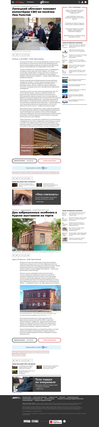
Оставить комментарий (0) (49, 160)
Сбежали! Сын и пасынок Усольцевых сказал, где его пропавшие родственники (78, 56)
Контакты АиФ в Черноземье (40, 397)
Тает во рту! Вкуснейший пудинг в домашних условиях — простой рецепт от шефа (77, 66)
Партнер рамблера (43, 421)
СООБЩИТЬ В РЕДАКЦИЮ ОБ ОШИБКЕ (42, 400)
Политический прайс (27, 400)
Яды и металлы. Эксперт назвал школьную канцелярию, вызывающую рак (76, 229)
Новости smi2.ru (17, 205)
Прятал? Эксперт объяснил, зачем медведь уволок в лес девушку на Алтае (77, 71)
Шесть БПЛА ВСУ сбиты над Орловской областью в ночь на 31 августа (74, 18)
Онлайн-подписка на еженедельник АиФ (32, 398)
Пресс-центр (62, 397)
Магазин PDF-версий (49, 398)
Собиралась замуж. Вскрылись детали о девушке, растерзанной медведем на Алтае (77, 224)
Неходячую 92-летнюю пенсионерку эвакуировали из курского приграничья (50, 185)
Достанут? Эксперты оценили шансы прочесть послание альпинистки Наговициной (78, 219)
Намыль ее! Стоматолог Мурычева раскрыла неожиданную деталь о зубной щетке (77, 46)
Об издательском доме (73, 397)
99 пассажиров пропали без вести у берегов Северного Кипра (77, 80)
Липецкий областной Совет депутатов (21, 51)
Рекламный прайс (26, 397)
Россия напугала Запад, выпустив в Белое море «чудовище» (77, 85)
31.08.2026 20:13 (15, 210)
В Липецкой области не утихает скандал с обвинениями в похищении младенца (74, 30)
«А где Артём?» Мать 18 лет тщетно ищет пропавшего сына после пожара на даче (77, 214)
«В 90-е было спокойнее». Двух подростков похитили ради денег (77, 50)
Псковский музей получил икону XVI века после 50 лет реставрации (27, 372)
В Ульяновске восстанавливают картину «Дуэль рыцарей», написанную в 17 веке (51, 367)
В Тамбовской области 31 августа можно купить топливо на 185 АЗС (74, 24)
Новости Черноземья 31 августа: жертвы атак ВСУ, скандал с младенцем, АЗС (74, 12)
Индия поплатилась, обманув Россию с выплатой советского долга (76, 95)
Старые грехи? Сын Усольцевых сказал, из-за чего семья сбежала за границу (77, 61)
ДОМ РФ (57, 251)
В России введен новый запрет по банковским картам (76, 100)
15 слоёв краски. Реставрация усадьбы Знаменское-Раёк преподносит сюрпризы (26, 367)
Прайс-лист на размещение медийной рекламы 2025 (70, 398)
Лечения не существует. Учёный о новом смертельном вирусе (77, 239)
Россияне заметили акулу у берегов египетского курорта (77, 90)
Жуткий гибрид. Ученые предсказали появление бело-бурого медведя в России (78, 234)
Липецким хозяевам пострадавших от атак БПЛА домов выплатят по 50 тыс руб (39, 146)
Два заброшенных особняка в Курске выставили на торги (74, 36)
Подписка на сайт (53, 397)
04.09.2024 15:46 (16, 6)
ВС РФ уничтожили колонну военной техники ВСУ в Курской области (26, 185)
